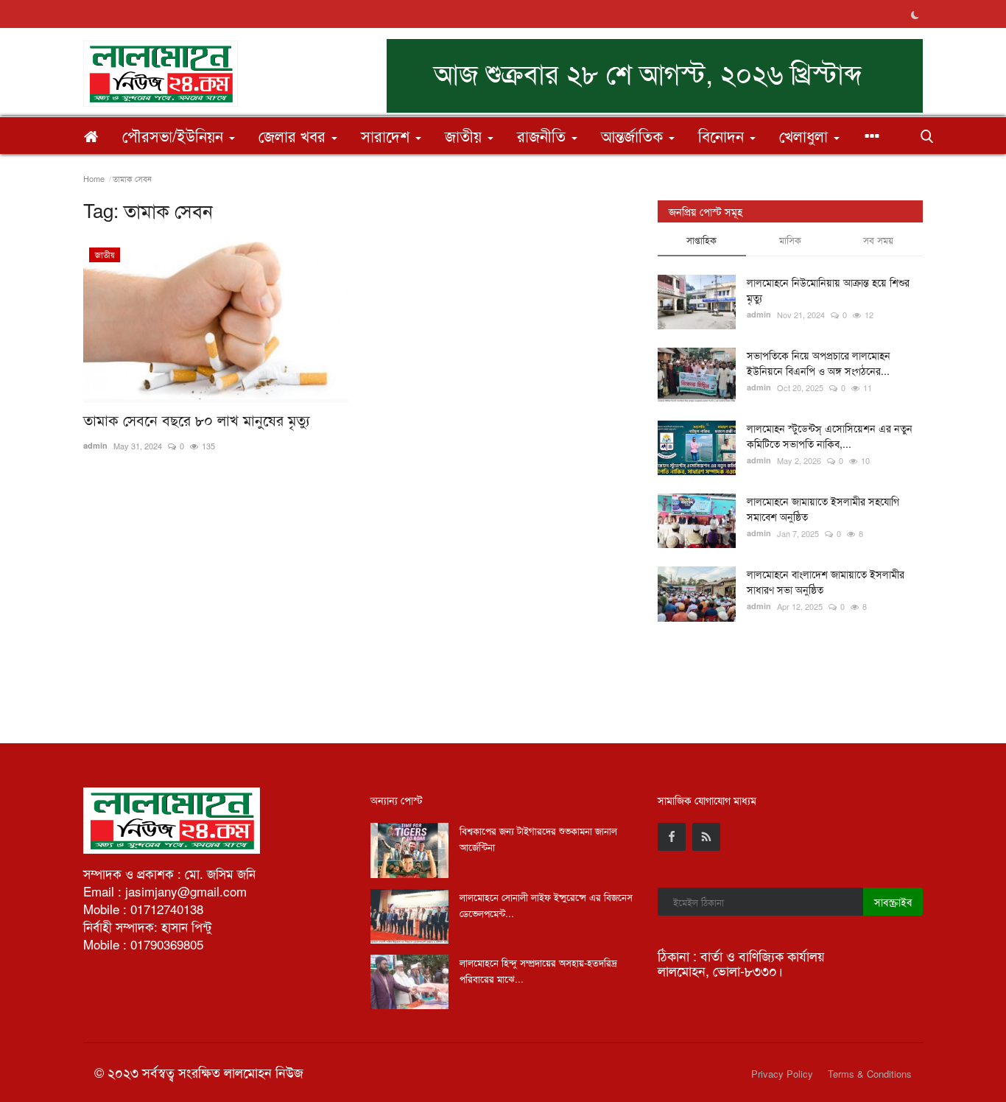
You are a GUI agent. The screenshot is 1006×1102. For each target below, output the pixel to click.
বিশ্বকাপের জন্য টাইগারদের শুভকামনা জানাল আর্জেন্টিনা (538, 839)
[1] (915, 14)
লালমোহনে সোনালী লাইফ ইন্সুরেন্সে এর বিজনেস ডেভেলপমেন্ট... (546, 905)
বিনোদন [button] (723, 135)
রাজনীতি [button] (543, 135)
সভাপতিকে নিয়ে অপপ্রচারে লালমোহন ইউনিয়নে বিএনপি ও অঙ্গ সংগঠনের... (818, 363)
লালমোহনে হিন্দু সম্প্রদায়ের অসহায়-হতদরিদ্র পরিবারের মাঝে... (538, 970)
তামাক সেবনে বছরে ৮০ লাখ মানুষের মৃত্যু (196, 419)
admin (95, 445)
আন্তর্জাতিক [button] (634, 135)
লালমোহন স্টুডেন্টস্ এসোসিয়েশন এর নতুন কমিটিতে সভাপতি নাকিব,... (829, 436)
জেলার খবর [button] (294, 135)
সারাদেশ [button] (387, 135)
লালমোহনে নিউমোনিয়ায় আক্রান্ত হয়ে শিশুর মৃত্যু (828, 290)
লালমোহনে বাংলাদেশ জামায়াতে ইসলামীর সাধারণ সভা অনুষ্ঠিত (825, 581)
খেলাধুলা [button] (805, 135)
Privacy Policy (782, 1074)
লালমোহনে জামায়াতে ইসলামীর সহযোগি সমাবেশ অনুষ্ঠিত (823, 509)
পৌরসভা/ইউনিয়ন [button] (175, 135)
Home (94, 178)
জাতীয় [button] (465, 135)
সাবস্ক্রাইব (893, 901)
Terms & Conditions (870, 1074)
